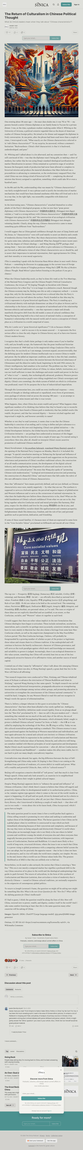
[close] (61, 1070)
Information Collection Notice (41, 1105)
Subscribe (41, 1098)
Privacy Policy (57, 1105)
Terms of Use (51, 1103)
